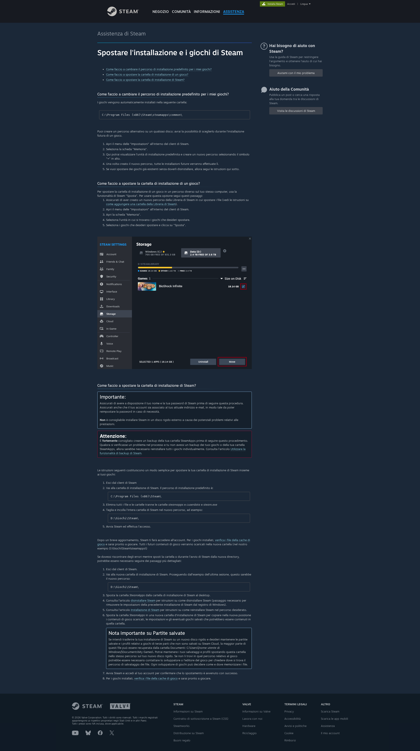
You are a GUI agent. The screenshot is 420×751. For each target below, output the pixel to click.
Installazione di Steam (145, 610)
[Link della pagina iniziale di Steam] (123, 15)
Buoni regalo (181, 740)
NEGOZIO (160, 11)
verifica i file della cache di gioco (156, 678)
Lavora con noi (252, 718)
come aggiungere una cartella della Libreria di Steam (141, 204)
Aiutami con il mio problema (296, 73)
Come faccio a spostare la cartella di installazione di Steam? (145, 79)
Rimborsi (290, 740)
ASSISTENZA (233, 11)
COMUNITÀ (181, 11)
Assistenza (328, 726)
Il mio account (330, 733)
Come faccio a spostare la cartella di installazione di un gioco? (147, 74)
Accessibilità (292, 718)
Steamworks (181, 726)
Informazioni (207, 11)
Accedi (291, 3)
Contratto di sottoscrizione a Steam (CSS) (200, 718)
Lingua (304, 3)
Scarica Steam (330, 711)
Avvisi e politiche (295, 726)
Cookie (288, 733)
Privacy (289, 711)
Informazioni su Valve (256, 711)
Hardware (248, 726)
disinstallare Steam (143, 600)
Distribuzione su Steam (188, 733)
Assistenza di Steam (121, 33)
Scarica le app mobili (334, 718)
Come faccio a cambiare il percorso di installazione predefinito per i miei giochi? (159, 69)
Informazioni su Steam (188, 711)
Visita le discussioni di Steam (296, 111)
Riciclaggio (249, 733)
